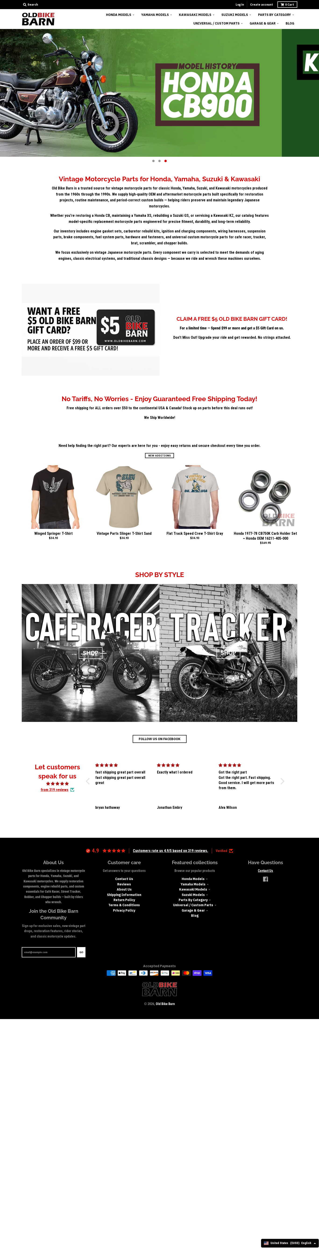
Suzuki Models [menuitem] (234, 15)
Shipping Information (124, 895)
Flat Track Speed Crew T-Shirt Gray (195, 533)
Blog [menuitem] (290, 23)
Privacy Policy (124, 910)
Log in (240, 4)
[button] (89, 781)
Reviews (124, 884)
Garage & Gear (193, 910)
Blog (194, 915)
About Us (124, 889)
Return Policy (124, 900)
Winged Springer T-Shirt (53, 533)
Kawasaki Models (193, 889)
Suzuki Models (193, 895)
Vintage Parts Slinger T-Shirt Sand (124, 533)
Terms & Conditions (124, 905)
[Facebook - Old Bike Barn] (265, 879)
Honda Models (193, 879)
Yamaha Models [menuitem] (155, 15)
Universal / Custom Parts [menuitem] (216, 23)
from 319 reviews (54, 790)
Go (81, 952)
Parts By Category (193, 900)
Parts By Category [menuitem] (274, 15)
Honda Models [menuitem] (118, 15)
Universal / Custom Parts (193, 905)
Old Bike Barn (165, 1004)
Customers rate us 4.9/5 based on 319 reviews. (170, 851)
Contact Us (124, 879)
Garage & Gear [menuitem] (263, 23)
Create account (261, 4)
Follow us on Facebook (160, 739)
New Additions (159, 455)
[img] (57, 784)
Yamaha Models (193, 884)
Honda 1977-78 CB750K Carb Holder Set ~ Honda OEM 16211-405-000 (265, 536)
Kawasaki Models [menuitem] (195, 15)
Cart (289, 4)
